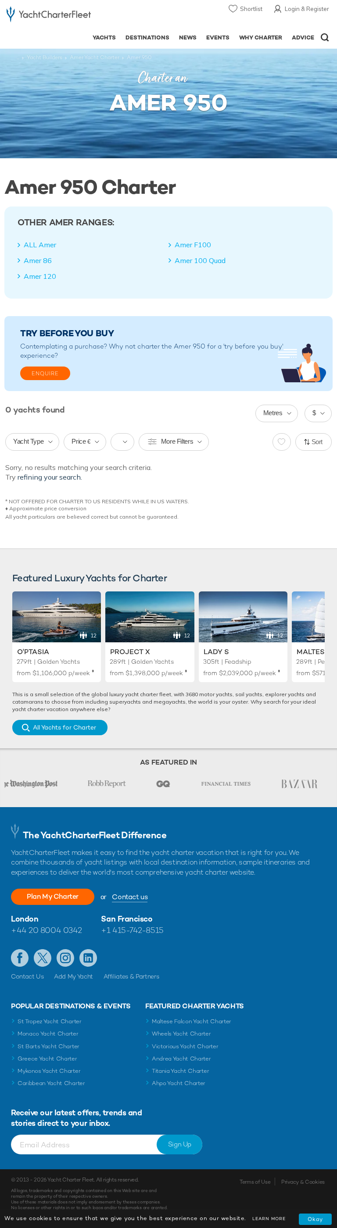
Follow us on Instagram (65, 958)
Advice (303, 37)
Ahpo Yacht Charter (178, 1083)
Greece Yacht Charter (47, 1058)
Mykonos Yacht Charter (49, 1071)
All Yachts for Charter (64, 727)
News (188, 37)
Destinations (147, 37)
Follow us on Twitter (42, 958)
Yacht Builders (44, 57)
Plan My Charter (53, 896)
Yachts (104, 37)
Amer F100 (193, 244)
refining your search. (50, 477)
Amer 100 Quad (200, 260)
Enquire (45, 373)
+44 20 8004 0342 (46, 930)
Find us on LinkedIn (88, 958)
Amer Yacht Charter (94, 57)
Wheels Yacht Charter (181, 1033)
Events (217, 37)
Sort (317, 441)
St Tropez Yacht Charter (50, 1021)
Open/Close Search (325, 37)
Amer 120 (40, 276)
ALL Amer (40, 244)
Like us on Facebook (20, 958)
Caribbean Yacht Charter (51, 1083)
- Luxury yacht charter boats (49, 16)
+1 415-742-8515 (132, 930)
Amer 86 (38, 260)
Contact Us (27, 976)
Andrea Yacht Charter (181, 1058)
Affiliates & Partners (131, 976)
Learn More (269, 1218)
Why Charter (261, 37)
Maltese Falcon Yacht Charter (191, 1021)
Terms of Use (255, 1181)
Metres (273, 412)
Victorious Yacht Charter (185, 1046)
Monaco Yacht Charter (48, 1033)
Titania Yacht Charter (180, 1071)
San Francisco (126, 919)
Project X (130, 651)
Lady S (216, 651)
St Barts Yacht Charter (48, 1046)
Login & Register (307, 8)
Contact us (129, 896)
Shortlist (251, 8)
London (24, 919)
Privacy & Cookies (303, 1181)
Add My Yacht (73, 976)
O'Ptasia (33, 651)
